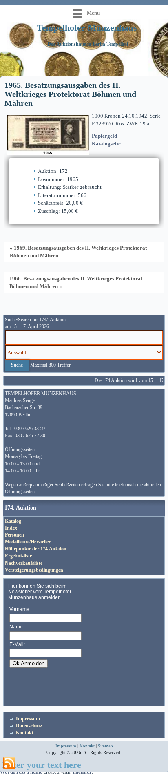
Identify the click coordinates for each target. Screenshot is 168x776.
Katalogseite (106, 144)
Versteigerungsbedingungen (34, 570)
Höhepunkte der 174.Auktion (35, 549)
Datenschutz (29, 726)
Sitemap (105, 745)
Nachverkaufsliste (23, 563)
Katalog (13, 521)
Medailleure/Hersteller (28, 542)
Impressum (28, 719)
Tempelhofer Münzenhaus (87, 27)
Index (11, 528)
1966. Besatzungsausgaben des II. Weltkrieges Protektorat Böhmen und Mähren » (75, 282)
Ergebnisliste (18, 556)
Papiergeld (104, 136)
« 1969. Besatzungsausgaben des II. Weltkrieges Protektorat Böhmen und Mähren (78, 252)
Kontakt (24, 733)
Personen (14, 535)
